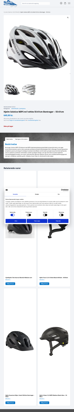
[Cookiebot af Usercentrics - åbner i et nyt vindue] (62, 190)
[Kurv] (65, 3)
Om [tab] (59, 194)
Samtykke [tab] (15, 194)
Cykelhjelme (22, 108)
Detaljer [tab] (37, 194)
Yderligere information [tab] (21, 139)
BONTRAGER (16, 12)
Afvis (16, 220)
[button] (68, 17)
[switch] (29, 215)
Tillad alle (58, 220)
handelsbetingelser (33, 120)
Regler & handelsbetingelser (17, 120)
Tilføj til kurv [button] (10, 283)
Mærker (10, 12)
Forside (5, 12)
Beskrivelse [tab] (10, 139)
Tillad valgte (37, 220)
